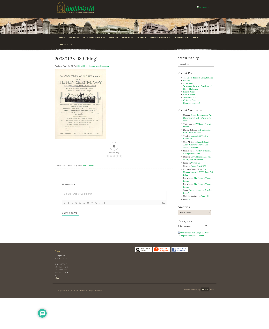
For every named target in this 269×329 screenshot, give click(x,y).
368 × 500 (81, 66)
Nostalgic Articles (94, 37)
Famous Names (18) (191, 91)
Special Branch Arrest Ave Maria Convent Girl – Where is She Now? (197, 118)
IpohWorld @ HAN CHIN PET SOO (154, 37)
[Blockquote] (88, 203)
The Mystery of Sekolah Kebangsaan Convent (197, 152)
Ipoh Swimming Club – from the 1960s (197, 131)
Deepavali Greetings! (191, 103)
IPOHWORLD (75, 7)
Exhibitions (181, 37)
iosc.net (205, 289)
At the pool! (188, 83)
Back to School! (189, 94)
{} (99, 203)
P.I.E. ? (192, 199)
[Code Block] (92, 203)
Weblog (113, 37)
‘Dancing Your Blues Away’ (99, 66)
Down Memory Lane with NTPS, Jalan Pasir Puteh (197, 158)
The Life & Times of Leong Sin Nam (198, 77)
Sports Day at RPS (198, 166)
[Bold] (64, 203)
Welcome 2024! (189, 97)
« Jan (57, 278)
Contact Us (65, 44)
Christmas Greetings (191, 100)
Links (195, 37)
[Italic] (68, 203)
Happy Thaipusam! (190, 89)
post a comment (89, 165)
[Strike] (76, 203)
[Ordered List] (80, 203)
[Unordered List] (84, 203)
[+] (103, 203)
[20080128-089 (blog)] (80, 104)
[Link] (96, 203)
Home (62, 37)
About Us (74, 37)
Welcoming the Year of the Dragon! (197, 86)
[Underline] (72, 203)
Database (127, 37)
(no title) (186, 80)
